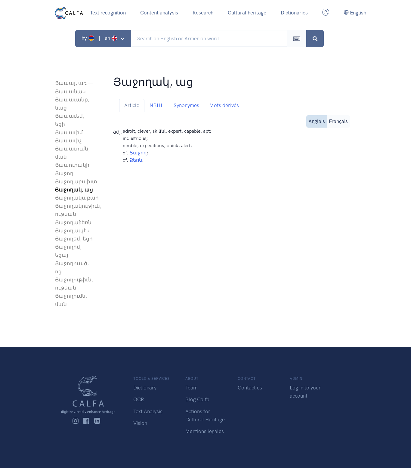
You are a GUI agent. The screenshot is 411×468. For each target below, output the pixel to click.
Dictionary (144, 388)
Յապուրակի (72, 165)
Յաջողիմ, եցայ (68, 251)
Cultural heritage (247, 13)
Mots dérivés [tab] (224, 105)
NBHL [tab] (156, 105)
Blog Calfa (197, 399)
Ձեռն (135, 160)
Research (203, 13)
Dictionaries (294, 13)
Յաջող (64, 173)
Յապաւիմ (69, 132)
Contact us (250, 388)
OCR (138, 399)
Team (191, 388)
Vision (140, 423)
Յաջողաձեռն (73, 222)
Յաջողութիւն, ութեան (74, 284)
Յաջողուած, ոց (72, 267)
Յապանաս (70, 91)
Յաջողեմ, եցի (74, 239)
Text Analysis (147, 411)
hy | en (96, 38)
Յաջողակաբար (75, 198)
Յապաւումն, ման (72, 153)
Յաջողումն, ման (71, 300)
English (357, 13)
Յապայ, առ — (74, 83)
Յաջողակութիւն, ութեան (75, 210)
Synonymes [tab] (186, 105)
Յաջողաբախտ (75, 181)
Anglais (316, 121)
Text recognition (108, 13)
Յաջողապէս (72, 231)
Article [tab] (131, 105)
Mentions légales (204, 431)
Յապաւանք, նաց (72, 104)
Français (338, 121)
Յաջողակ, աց (74, 190)
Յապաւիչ (68, 141)
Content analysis (159, 13)
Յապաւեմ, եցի (69, 120)
